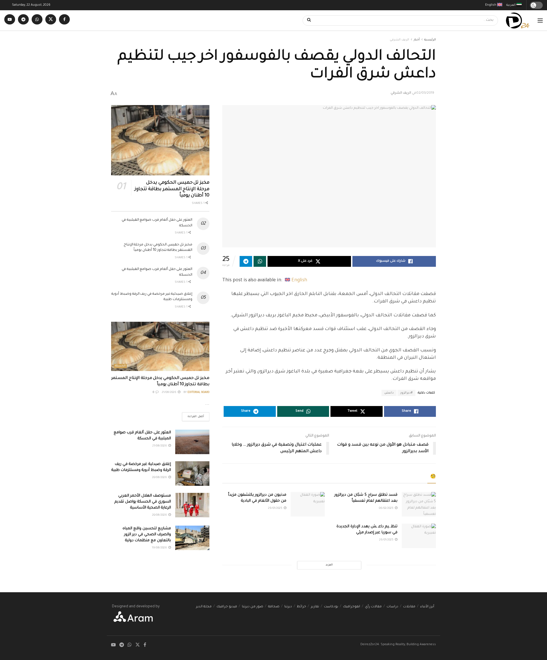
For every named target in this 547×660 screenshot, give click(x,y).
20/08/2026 (160, 477)
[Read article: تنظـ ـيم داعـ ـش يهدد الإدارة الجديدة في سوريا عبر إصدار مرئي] (419, 536)
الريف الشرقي (399, 40)
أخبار (417, 40)
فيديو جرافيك (227, 607)
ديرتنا (288, 607)
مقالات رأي (373, 607)
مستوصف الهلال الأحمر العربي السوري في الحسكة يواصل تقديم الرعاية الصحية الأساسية (143, 502)
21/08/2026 (169, 392)
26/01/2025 (386, 540)
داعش (389, 393)
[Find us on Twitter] (50, 20)
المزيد (329, 565)
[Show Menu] (540, 20)
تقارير (315, 607)
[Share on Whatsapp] (260, 261)
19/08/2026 (160, 548)
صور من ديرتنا (252, 607)
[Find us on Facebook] (64, 20)
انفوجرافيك (351, 607)
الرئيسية (430, 40)
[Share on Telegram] (246, 261)
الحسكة (120, 366)
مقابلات (409, 607)
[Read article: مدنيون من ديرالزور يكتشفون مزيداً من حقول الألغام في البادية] (308, 504)
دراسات (392, 607)
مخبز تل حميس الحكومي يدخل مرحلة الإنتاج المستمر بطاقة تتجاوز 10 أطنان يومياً (171, 189)
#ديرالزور (406, 393)
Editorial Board (198, 392)
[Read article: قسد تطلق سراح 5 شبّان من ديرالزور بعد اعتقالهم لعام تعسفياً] (419, 504)
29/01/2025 (275, 508)
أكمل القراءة (193, 415)
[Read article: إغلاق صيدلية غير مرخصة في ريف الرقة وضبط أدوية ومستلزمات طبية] (192, 473)
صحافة (273, 607)
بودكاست (331, 607)
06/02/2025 (386, 508)
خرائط (301, 607)
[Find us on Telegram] (23, 20)
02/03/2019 (425, 93)
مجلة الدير (204, 607)
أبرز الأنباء (427, 607)
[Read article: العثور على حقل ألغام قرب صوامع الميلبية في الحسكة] (192, 442)
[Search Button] (307, 20)
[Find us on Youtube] (9, 20)
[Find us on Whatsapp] (37, 20)
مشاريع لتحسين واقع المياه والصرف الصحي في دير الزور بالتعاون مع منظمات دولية (147, 534)
